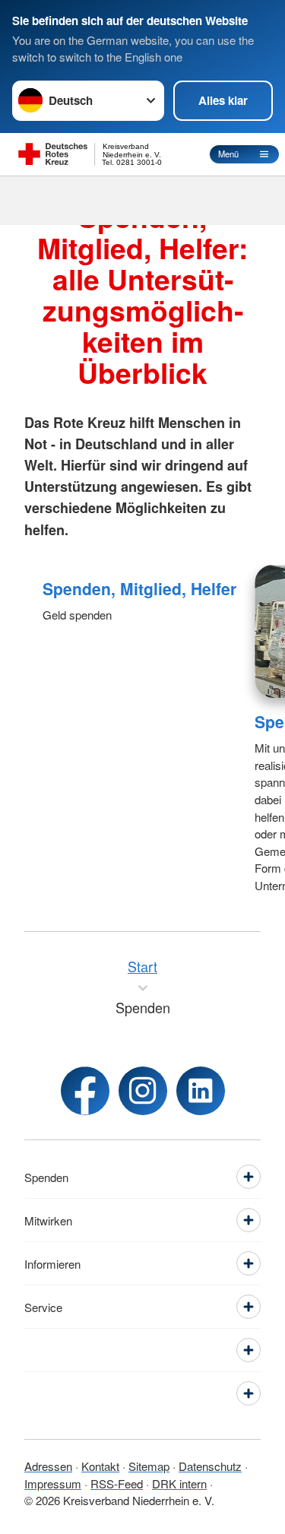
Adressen (48, 1466)
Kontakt (100, 1466)
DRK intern (179, 1483)
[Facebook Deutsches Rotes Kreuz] (85, 1091)
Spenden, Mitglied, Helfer (139, 588)
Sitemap (148, 1466)
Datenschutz (210, 1466)
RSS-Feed (116, 1483)
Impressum (52, 1483)
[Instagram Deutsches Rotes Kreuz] (143, 1091)
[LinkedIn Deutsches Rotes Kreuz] (200, 1091)
